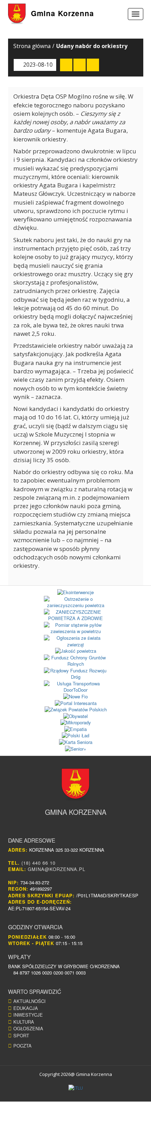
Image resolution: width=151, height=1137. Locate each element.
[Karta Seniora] (75, 742)
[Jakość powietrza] (75, 651)
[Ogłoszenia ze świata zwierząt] (75, 641)
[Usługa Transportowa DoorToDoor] (75, 686)
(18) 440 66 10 (38, 862)
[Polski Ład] (75, 735)
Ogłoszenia (28, 1028)
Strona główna (32, 46)
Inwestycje (28, 1014)
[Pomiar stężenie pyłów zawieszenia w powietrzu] (75, 628)
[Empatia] (75, 729)
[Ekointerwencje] (75, 592)
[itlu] (75, 1088)
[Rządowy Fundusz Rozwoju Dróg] (75, 673)
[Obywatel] (75, 716)
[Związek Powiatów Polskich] (75, 709)
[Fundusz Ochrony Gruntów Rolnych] (75, 660)
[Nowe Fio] (75, 696)
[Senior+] (75, 749)
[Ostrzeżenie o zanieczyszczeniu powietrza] (75, 602)
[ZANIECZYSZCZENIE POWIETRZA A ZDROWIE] (75, 615)
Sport (21, 1035)
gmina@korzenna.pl (56, 869)
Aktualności (29, 1001)
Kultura (23, 1021)
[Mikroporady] (75, 722)
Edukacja (25, 1008)
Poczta (22, 1045)
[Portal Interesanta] (75, 703)
